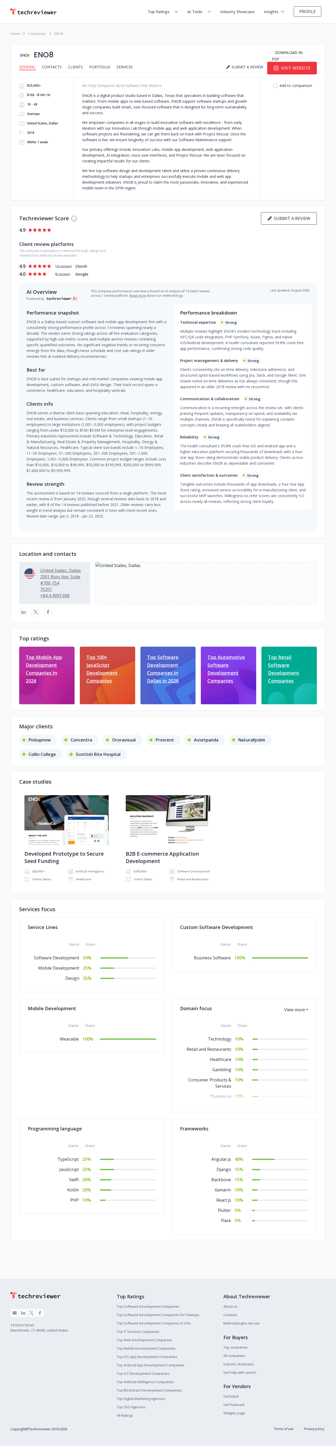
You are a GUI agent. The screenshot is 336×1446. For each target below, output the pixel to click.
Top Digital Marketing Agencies (141, 1398)
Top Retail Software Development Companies (283, 669)
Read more (137, 295)
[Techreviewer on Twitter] (31, 1313)
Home (15, 33)
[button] (206, 583)
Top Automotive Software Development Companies (226, 669)
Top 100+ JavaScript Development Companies (102, 669)
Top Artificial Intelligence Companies (145, 1381)
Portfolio (99, 66)
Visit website (296, 68)
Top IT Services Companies (138, 1331)
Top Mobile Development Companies (146, 1348)
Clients (75, 66)
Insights (271, 11)
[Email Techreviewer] (14, 1313)
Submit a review (291, 218)
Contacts (52, 66)
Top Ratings (159, 11)
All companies (234, 1355)
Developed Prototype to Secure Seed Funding (64, 857)
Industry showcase (238, 1364)
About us (230, 1306)
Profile (307, 11)
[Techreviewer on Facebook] (40, 1313)
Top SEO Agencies (131, 1407)
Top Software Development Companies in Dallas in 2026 (162, 669)
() (63, 266)
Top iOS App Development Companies (147, 1356)
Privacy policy (314, 1429)
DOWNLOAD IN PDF (287, 56)
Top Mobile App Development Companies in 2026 (44, 669)
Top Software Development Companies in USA (154, 1323)
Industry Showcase (237, 11)
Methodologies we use (241, 1323)
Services (125, 66)
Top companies (235, 1347)
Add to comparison (296, 85)
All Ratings (125, 1415)
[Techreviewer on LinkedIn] (23, 1313)
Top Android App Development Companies (151, 1365)
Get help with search (239, 1372)
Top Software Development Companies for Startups (158, 1314)
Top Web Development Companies (144, 1340)
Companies (37, 33)
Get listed (231, 1396)
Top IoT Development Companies (143, 1373)
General (27, 66)
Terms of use (283, 1429)
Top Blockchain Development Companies (149, 1390)
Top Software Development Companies (148, 1306)
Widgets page (234, 1413)
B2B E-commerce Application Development (162, 857)
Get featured (233, 1404)
